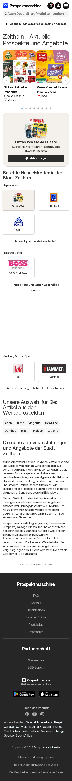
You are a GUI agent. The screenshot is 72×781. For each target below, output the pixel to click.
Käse (20, 423)
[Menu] (66, 5)
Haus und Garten (12, 481)
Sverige (9, 735)
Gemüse (10, 431)
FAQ (36, 595)
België (58, 722)
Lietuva (34, 731)
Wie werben (36, 660)
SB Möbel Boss (56, 506)
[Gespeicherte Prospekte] (50, 5)
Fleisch (38, 431)
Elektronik (62, 477)
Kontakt (36, 603)
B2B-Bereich (36, 667)
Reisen (24, 484)
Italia (24, 731)
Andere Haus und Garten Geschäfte (34, 284)
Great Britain (12, 731)
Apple (8, 423)
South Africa (24, 735)
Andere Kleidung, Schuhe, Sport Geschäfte (34, 388)
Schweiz (21, 727)
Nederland (47, 731)
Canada (9, 727)
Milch (24, 431)
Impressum (36, 632)
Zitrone (53, 431)
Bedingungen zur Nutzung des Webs (36, 764)
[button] (58, 5)
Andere (33, 484)
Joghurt (34, 423)
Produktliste (36, 624)
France (57, 727)
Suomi (47, 727)
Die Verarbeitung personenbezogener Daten (36, 772)
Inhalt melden (36, 610)
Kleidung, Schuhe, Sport (38, 481)
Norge (60, 731)
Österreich (32, 722)
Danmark (35, 727)
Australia (46, 722)
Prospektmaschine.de (47, 747)
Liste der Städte (36, 617)
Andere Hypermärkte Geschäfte (34, 241)
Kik (4, 509)
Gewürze (51, 423)
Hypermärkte (47, 477)
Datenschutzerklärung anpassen (36, 757)
